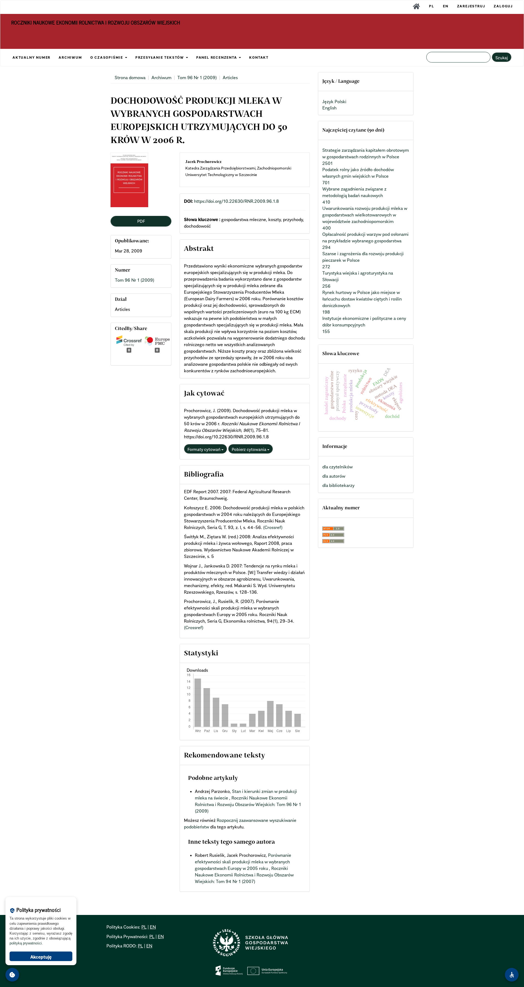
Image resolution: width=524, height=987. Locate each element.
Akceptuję (41, 957)
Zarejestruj (471, 6)
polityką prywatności (26, 943)
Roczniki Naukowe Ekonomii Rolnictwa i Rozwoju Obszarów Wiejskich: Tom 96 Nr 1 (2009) (248, 804)
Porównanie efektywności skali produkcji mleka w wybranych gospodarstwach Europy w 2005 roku (243, 861)
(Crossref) (272, 527)
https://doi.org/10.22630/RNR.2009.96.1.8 (236, 201)
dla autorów (333, 476)
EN (445, 6)
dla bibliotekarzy (338, 485)
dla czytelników (337, 466)
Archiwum (161, 77)
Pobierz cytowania (249, 449)
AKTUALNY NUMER (31, 57)
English (329, 108)
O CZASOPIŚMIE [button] (107, 57)
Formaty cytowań (204, 449)
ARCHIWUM (70, 57)
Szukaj (501, 57)
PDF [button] (141, 221)
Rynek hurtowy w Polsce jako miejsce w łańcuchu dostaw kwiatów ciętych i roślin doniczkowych (362, 299)
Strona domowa (130, 77)
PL (431, 6)
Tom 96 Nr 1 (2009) (197, 77)
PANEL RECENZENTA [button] (217, 57)
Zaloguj (503, 6)
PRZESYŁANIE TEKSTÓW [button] (160, 57)
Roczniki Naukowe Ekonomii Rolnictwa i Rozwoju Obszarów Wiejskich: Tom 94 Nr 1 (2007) (244, 875)
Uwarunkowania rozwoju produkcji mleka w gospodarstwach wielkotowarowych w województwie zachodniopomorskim (364, 215)
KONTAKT (259, 57)
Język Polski (334, 101)
